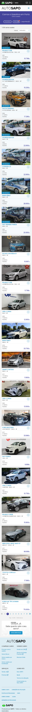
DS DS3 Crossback (9, 254)
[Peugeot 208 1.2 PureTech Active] (16, 41)
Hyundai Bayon (11, 80)
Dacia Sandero (9, 109)
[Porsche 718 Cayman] (16, 592)
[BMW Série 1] (16, 186)
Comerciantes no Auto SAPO (21, 682)
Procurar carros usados (6, 650)
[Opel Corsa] (16, 302)
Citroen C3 (6, 167)
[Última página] (29, 614)
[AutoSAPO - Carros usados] (11, 8)
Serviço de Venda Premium (22, 653)
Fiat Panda (6, 457)
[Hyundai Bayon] (16, 128)
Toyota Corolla (8, 573)
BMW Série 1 (6, 196)
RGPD (18, 693)
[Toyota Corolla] (16, 563)
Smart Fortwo (8, 370)
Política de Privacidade (8, 693)
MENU (16, 2)
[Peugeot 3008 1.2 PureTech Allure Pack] (16, 505)
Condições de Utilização (18, 689)
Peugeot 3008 (12, 515)
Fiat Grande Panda (9, 225)
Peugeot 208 (11, 51)
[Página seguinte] (27, 614)
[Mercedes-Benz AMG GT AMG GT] (16, 534)
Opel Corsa (6, 312)
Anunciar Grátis (21, 657)
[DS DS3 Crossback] (16, 244)
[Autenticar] (27, 3)
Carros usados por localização (7, 662)
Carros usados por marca (7, 658)
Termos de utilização (23, 678)
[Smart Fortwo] (16, 360)
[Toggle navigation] (28, 8)
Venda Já (4, 671)
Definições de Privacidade (9, 700)
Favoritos (7, 22)
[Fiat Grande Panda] (16, 215)
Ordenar (16, 30)
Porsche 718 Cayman (10, 602)
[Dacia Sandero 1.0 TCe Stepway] (16, 99)
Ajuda (18, 675)
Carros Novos (5, 654)
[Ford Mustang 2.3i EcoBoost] (16, 418)
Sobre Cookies (6, 696)
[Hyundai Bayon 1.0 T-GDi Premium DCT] (16, 70)
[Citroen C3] (16, 157)
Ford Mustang (9, 428)
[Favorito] (28, 51)
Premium (4, 675)
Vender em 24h (21, 649)
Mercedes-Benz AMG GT (11, 544)
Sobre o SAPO (5, 689)
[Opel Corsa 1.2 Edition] (16, 476)
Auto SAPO (20, 671)
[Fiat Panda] (16, 447)
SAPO (8, 705)
